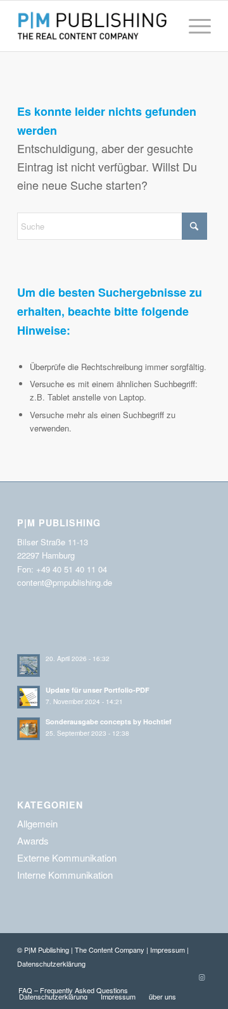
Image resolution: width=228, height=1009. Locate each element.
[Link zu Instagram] (201, 976)
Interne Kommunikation (65, 874)
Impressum (167, 949)
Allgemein (37, 823)
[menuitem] (193, 26)
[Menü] (193, 26)
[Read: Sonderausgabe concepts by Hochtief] (28, 728)
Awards (33, 840)
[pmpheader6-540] (94, 26)
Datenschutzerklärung (51, 963)
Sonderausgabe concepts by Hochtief (109, 721)
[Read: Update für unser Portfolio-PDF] (28, 697)
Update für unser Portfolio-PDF (97, 690)
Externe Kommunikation (67, 857)
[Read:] (28, 665)
